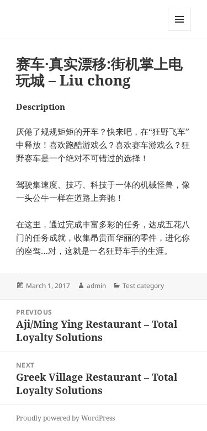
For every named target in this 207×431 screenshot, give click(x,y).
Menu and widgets (179, 30)
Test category (143, 285)
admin (96, 285)
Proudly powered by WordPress (65, 418)
